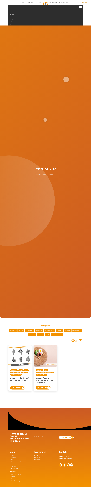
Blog (20, 370)
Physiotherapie (15, 372)
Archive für (45, 174)
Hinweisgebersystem (17, 462)
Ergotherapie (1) (29, 330)
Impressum (14, 466)
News (26, 370)
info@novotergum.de (68, 460)
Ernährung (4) (39, 330)
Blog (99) (21, 330)
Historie (13, 478)
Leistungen (30, 2)
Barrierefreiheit (15, 464)
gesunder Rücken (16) (49, 330)
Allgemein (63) (13, 330)
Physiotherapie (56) (76, 330)
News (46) (67, 330)
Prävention (24, 372)
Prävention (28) (32, 334)
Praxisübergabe (59, 2)
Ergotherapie (38, 459)
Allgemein (14, 370)
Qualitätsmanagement (17, 481)
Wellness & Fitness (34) (57, 334)
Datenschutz (14, 468)
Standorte (38, 2)
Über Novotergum (16, 474)
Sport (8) (47, 334)
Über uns (51, 2)
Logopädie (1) (60, 330)
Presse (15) (40, 334)
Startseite (22, 2)
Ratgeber (65, 2)
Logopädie (37, 457)
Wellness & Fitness (16, 374)
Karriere (84, 2)
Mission (13, 476)
